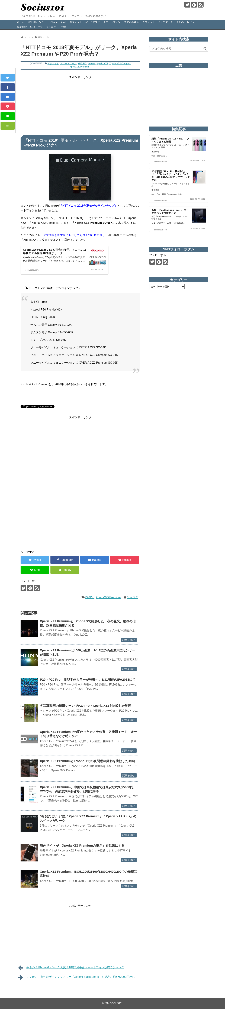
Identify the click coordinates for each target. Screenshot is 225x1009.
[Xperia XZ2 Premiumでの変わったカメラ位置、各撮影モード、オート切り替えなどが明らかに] (29, 739)
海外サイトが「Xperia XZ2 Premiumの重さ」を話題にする (82, 845)
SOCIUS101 (116, 1003)
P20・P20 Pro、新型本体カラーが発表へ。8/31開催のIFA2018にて (88, 679)
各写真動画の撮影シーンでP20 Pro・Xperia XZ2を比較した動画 (85, 705)
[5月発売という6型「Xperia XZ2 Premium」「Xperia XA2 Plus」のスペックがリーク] (29, 823)
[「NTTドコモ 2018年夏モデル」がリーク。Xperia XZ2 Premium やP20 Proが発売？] (8, 97)
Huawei (91, 63)
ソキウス (132, 597)
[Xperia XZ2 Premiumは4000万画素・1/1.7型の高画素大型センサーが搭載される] (29, 657)
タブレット (148, 22)
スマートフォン (112, 22)
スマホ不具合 (131, 22)
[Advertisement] (80, 104)
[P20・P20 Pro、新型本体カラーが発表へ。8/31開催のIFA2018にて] (29, 687)
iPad (63, 22)
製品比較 (22, 26)
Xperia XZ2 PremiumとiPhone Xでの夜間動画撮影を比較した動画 (87, 761)
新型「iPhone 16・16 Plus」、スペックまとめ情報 (170, 140)
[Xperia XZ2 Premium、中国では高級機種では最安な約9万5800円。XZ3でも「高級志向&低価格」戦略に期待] (29, 794)
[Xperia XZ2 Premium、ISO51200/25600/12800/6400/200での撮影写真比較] (29, 879)
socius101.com (31, 270)
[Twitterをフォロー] (187, 5)
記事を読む (128, 639)
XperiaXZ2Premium (79, 66)
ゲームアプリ (92, 22)
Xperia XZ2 (102, 63)
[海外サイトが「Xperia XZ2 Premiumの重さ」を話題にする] (29, 852)
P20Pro (89, 597)
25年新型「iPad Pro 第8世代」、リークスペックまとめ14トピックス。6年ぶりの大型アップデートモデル (171, 176)
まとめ (180, 22)
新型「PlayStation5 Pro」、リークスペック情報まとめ (170, 211)
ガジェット (75, 22)
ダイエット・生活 (56, 26)
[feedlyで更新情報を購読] (194, 5)
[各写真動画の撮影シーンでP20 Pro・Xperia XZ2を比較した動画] (29, 713)
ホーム (20, 22)
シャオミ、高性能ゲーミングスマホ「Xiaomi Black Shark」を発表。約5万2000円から (80, 976)
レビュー (192, 22)
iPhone (54, 22)
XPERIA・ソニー (37, 22)
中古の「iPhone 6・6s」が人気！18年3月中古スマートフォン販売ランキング (75, 967)
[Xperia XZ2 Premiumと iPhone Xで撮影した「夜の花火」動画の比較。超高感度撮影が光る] (29, 628)
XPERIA (82, 63)
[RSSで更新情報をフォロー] (201, 5)
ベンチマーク (165, 22)
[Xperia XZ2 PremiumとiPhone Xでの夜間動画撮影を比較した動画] (29, 768)
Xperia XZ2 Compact (120, 63)
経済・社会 (36, 26)
